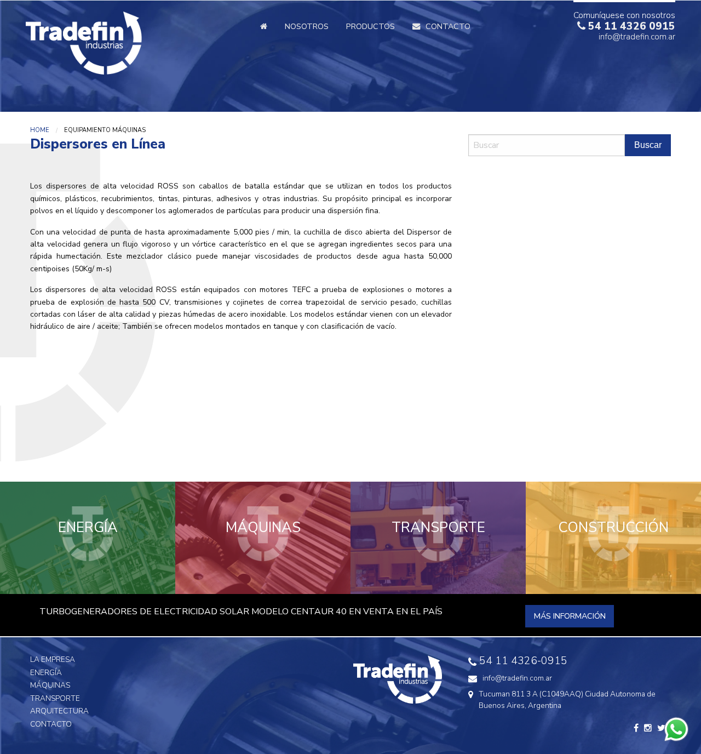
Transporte (55, 698)
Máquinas (50, 685)
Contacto (51, 724)
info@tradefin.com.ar (637, 36)
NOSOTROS (307, 26)
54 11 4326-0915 (523, 661)
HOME (39, 130)
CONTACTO (448, 26)
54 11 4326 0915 (630, 26)
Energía (46, 672)
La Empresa (52, 659)
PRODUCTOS (370, 26)
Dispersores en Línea (532, 187)
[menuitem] (263, 26)
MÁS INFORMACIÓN (570, 615)
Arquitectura (59, 711)
